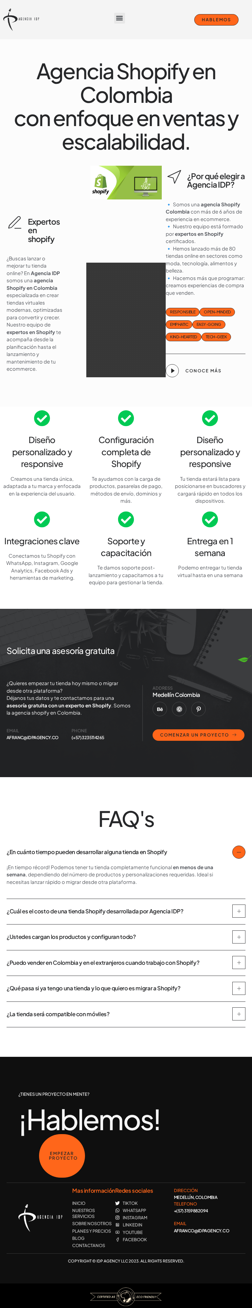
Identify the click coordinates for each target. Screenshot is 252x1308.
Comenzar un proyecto (194, 735)
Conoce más (203, 370)
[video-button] (172, 370)
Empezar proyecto (63, 1156)
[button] (119, 18)
